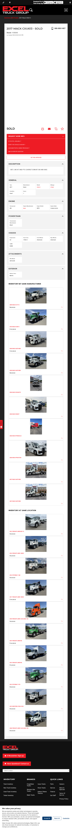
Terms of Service (62, 794)
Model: (38, 185)
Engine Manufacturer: (28, 206)
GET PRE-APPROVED (36, 157)
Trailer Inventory (9, 795)
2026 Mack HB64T (14, 414)
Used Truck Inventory (10, 791)
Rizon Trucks (42, 788)
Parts (52, 784)
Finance (52, 791)
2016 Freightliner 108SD (17, 553)
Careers (61, 784)
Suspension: (13, 237)
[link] (42, 129)
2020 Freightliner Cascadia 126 (19, 728)
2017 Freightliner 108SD (17, 597)
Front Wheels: (40, 237)
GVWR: (11, 243)
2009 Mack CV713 (14, 304)
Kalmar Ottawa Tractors (42, 792)
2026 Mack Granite (15, 392)
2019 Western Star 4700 (16, 706)
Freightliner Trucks (30, 785)
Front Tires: (26, 237)
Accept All (47, 818)
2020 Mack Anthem (15, 348)
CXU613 (38, 187)
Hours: (24, 191)
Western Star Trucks (31, 790)
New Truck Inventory (10, 788)
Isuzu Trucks (42, 784)
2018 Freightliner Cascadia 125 (19, 619)
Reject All (57, 818)
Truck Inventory (8, 784)
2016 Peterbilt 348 (15, 575)
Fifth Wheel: (12, 258)
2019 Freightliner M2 (16, 640)
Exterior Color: (13, 273)
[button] (70, 2)
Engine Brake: (53, 206)
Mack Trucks (31, 795)
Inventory (7, 18)
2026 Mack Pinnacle (15, 435)
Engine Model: (40, 206)
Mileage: (52, 185)
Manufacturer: (26, 185)
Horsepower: (13, 206)
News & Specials (62, 788)
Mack (24, 208)
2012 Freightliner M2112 (17, 531)
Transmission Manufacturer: (13, 221)
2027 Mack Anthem (15, 479)
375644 (52, 187)
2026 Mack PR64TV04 (15, 457)
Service (52, 788)
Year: (11, 185)
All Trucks (15, 18)
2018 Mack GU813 (14, 326)
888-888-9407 (59, 28)
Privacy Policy (63, 799)
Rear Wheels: (53, 237)
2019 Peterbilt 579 (15, 684)
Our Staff (53, 795)
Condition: (12, 191)
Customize (66, 818)
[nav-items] (3, 2)
